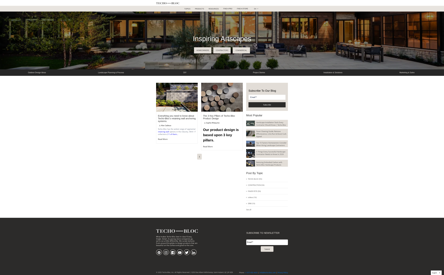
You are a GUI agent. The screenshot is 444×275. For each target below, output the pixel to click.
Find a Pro (227, 9)
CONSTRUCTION (256, 185)
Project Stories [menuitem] (259, 73)
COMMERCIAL (241, 50)
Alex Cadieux (165, 125)
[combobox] (436, 272)
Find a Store (242, 9)
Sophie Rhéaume (212, 123)
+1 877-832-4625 (251, 272)
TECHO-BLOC (255, 179)
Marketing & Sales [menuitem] (407, 73)
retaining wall (163, 132)
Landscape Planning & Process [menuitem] (111, 73)
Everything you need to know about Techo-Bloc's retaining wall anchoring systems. (177, 118)
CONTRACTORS (222, 50)
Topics (187, 9)
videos (252, 197)
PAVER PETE (254, 191)
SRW (251, 203)
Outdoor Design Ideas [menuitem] (37, 73)
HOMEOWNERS (202, 50)
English (434, 273)
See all (248, 209)
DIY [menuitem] (185, 73)
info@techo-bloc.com (267, 272)
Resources (214, 9)
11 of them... (173, 134)
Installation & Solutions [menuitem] (333, 73)
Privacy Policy (283, 272)
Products (199, 9)
